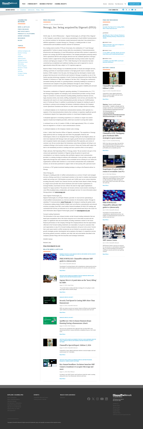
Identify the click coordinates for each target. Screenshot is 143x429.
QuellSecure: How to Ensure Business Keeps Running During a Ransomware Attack (114, 36)
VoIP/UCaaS (21, 75)
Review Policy (116, 405)
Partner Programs (22, 66)
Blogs (20, 40)
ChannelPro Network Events (41, 397)
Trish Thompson (71, 326)
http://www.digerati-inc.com (51, 246)
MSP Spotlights (24, 31)
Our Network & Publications (14, 403)
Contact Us (115, 403)
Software (20, 71)
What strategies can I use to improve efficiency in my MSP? (113, 45)
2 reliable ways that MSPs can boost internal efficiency (113, 61)
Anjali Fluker (71, 285)
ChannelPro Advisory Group (14, 405)
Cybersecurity (32, 4)
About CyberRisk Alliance (13, 399)
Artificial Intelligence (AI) (24, 51)
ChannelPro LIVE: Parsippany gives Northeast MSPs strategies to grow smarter (113, 135)
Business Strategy (46, 4)
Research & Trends (22, 67)
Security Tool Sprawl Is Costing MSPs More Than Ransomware (113, 27)
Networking (21, 64)
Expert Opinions (24, 36)
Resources (21, 38)
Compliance (23, 9)
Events (105, 4)
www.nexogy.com (60, 192)
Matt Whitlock (71, 372)
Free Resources (119, 4)
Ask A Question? (11, 410)
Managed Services (22, 60)
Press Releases (23, 29)
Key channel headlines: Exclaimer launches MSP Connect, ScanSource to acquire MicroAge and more (77, 366)
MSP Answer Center (23, 62)
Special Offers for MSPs (13, 408)
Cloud (19, 54)
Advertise (111, 4)
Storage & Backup (22, 73)
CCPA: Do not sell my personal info (122, 414)
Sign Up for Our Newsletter (14, 406)
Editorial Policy (116, 412)
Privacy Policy (116, 409)
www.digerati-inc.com (83, 210)
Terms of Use (116, 407)
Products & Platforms (26, 33)
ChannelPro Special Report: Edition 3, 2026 (75, 345)
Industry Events (22, 58)
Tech (23, 4)
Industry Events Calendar (40, 399)
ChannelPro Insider (134, 4)
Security (20, 69)
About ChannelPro (12, 397)
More (42, 9)
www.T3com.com (66, 202)
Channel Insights (61, 4)
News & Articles (24, 27)
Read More (62, 270)
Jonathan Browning (115, 140)
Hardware (20, 56)
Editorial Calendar (11, 401)
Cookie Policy (116, 411)
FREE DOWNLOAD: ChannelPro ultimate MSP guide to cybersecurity (112, 204)
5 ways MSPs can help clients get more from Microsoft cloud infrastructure (114, 53)
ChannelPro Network (58, 24)
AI (18, 9)
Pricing (37, 9)
